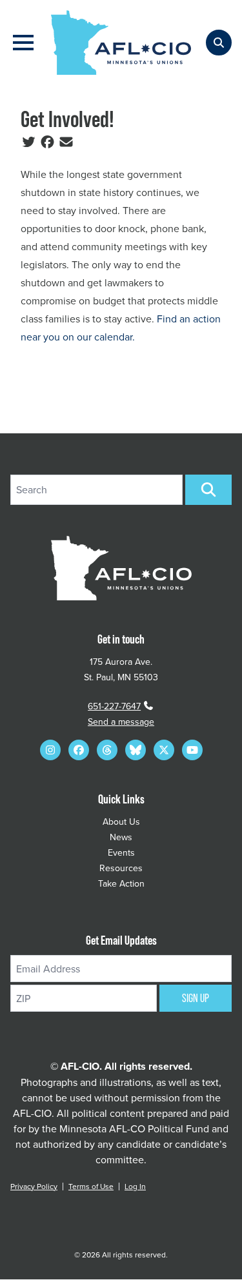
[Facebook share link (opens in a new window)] (47, 142)
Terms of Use (91, 1186)
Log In (135, 1186)
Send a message (121, 721)
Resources (121, 868)
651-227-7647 (114, 706)
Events (121, 852)
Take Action (121, 883)
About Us (121, 821)
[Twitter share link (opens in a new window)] (29, 142)
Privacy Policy (33, 1186)
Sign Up (195, 998)
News (121, 837)
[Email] (66, 142)
